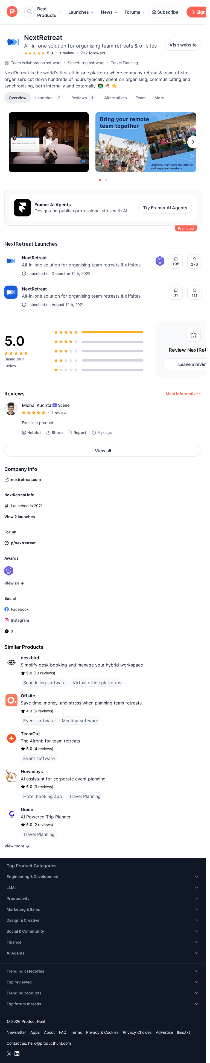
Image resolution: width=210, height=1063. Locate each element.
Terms (76, 1032)
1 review (66, 53)
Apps (35, 1032)
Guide (27, 809)
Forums (132, 12)
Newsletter (16, 1032)
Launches (78, 12)
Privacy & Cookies (102, 1032)
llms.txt (183, 1032)
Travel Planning (124, 62)
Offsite (28, 695)
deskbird (30, 657)
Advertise (164, 1032)
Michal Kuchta (36, 405)
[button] (159, 97)
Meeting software (80, 720)
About (49, 1032)
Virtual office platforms (97, 682)
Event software (39, 720)
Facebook (20, 609)
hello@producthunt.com (49, 1043)
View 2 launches (19, 516)
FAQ (62, 1032)
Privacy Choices (137, 1032)
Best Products (46, 12)
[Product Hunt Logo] (12, 12)
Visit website (183, 45)
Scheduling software (86, 62)
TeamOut (30, 733)
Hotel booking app (42, 796)
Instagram (20, 620)
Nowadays (32, 771)
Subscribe (167, 12)
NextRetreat (34, 257)
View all (103, 450)
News (107, 12)
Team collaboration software (36, 62)
